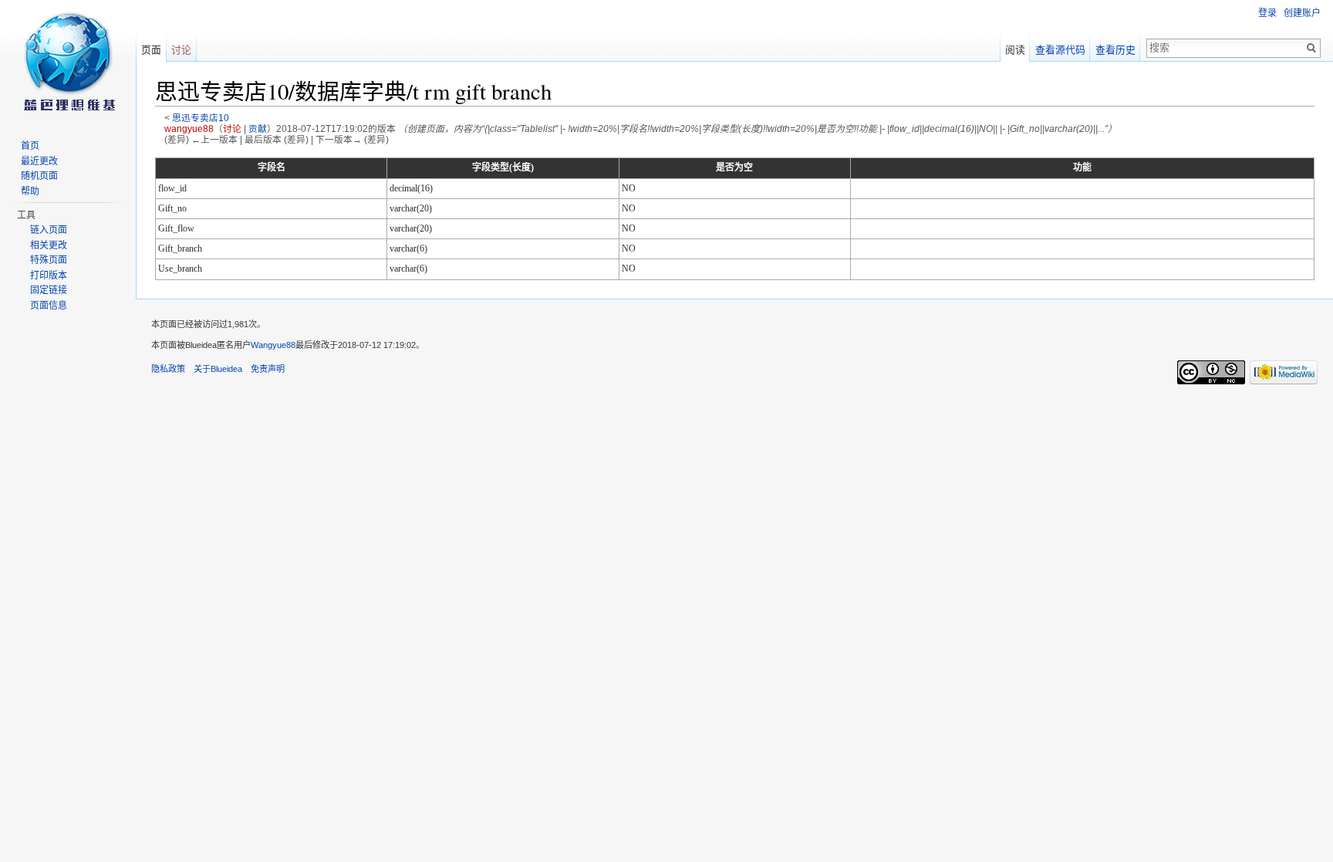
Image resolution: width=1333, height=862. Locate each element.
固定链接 (48, 290)
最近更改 (39, 161)
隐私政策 (168, 369)
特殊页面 (48, 260)
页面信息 (48, 305)
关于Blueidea (218, 369)
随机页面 (39, 176)
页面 (151, 50)
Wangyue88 (273, 345)
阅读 (1015, 50)
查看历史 (1115, 50)
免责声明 (268, 369)
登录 (1267, 13)
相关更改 (48, 245)
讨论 (232, 128)
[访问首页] (68, 61)
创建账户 (1302, 13)
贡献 (257, 128)
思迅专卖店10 (200, 118)
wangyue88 (189, 128)
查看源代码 (1060, 50)
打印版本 (48, 275)
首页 (30, 145)
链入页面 (48, 230)
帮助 (30, 191)
